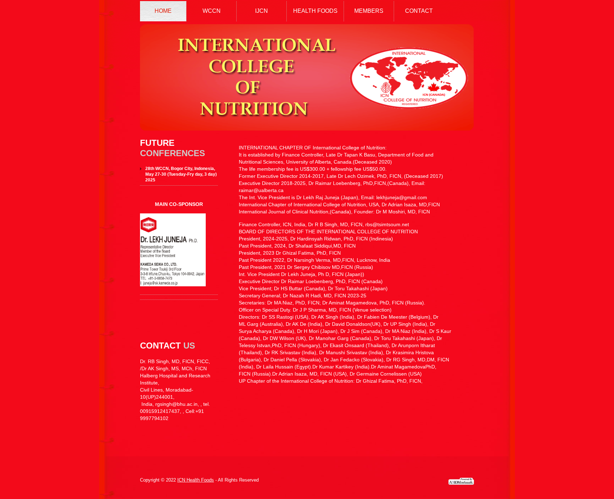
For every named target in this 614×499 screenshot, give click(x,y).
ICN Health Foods (195, 480)
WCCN (212, 11)
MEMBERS (368, 11)
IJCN (261, 11)
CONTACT (419, 11)
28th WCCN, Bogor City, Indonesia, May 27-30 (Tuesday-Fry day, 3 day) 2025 (181, 174)
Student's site (307, 77)
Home (163, 11)
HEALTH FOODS (315, 11)
